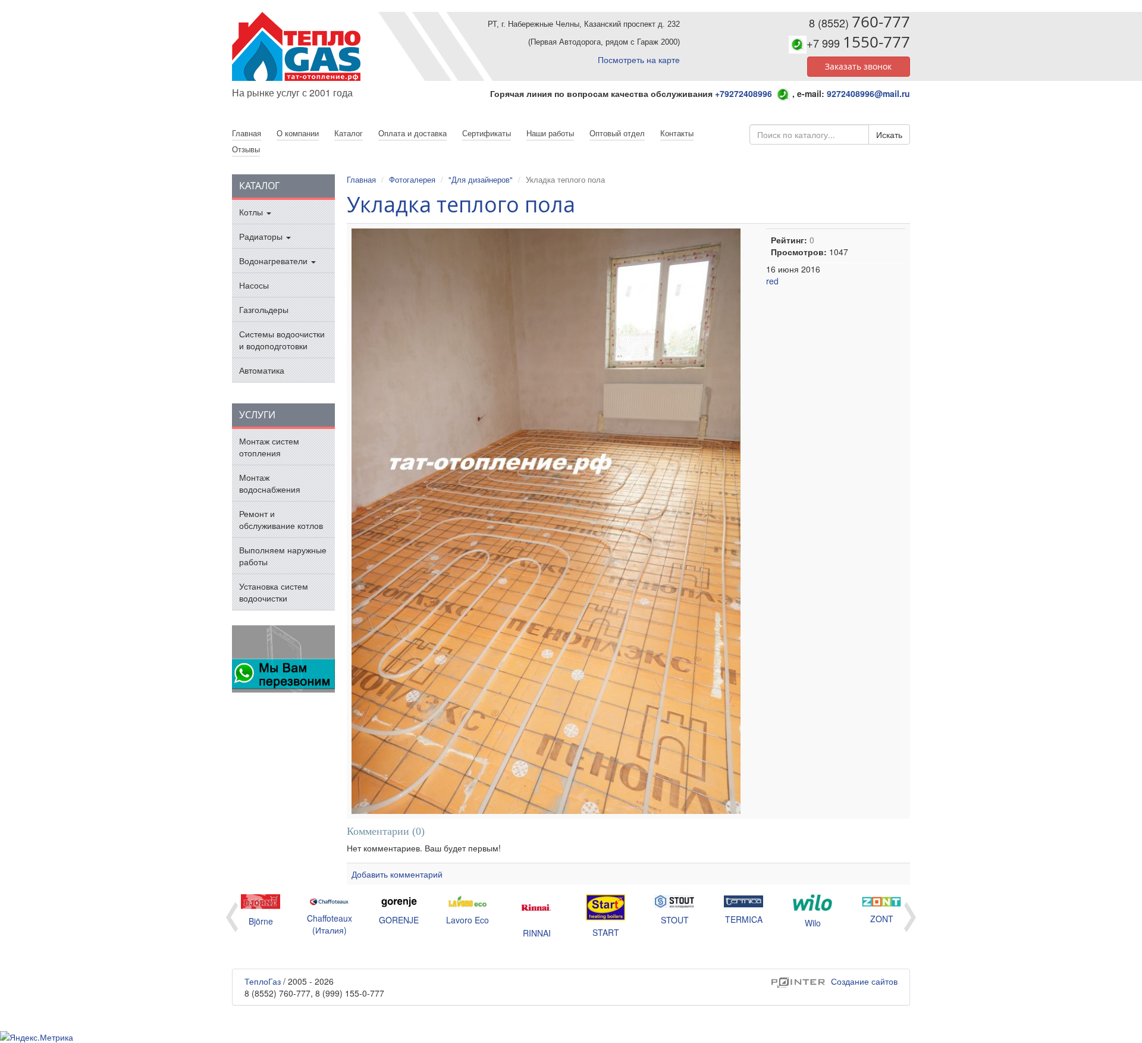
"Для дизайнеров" (480, 179)
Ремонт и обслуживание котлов (281, 519)
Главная (361, 179)
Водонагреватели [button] (274, 261)
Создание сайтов (834, 981)
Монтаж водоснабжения (269, 483)
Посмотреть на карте (639, 59)
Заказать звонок (858, 66)
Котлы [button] (252, 212)
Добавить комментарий (397, 874)
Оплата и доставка (412, 133)
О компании (298, 133)
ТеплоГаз (262, 981)
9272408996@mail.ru (868, 93)
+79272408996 (743, 93)
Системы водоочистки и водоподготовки (282, 340)
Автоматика (261, 370)
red (772, 281)
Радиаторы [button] (262, 236)
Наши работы (550, 133)
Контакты (677, 133)
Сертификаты (486, 133)
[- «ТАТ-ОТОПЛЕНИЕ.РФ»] (312, 46)
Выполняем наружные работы (283, 556)
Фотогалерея (412, 179)
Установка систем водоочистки (273, 592)
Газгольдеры (263, 309)
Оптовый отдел (617, 133)
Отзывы (246, 149)
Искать (889, 134)
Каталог (348, 133)
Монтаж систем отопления (269, 447)
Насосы (254, 285)
